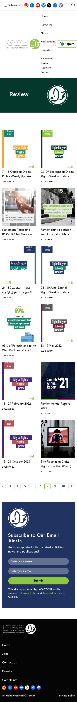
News (44, 33)
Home (44, 16)
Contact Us (9, 662)
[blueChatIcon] (43, 5)
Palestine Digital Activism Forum (46, 65)
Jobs (5, 654)
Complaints (9, 680)
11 (72, 486)
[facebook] (55, 5)
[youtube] (38, 5)
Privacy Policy (29, 593)
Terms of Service (52, 593)
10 (63, 486)
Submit (38, 581)
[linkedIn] (32, 5)
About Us (46, 25)
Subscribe (14, 5)
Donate (7, 671)
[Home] (24, 44)
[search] (73, 5)
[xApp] (49, 5)
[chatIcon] (61, 5)
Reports (45, 50)
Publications (48, 42)
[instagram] (26, 5)
